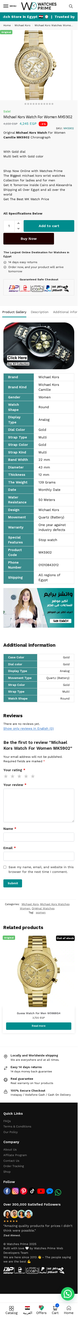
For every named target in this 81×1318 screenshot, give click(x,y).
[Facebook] (7, 1191)
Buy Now (29, 238)
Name (9, 829)
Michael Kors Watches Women (53, 25)
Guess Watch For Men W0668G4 (39, 1013)
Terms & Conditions (17, 1126)
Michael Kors (22, 25)
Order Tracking (13, 1166)
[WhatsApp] (58, 1192)
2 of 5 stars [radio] (13, 776)
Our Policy (10, 1132)
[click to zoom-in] (35, 65)
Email (9, 848)
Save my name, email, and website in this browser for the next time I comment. (41, 869)
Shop (7, 1171)
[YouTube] (41, 1191)
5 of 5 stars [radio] (33, 776)
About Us (10, 1149)
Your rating (14, 770)
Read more (38, 1025)
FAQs (7, 1121)
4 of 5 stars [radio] (26, 776)
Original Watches (43, 908)
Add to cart (49, 226)
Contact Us (11, 1160)
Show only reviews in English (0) (28, 728)
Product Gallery (14, 312)
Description (40, 312)
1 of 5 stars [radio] (6, 776)
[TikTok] (32, 1191)
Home (7, 25)
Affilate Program (15, 1155)
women (41, 912)
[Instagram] (15, 1191)
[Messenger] (49, 1191)
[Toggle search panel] (71, 6)
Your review (15, 785)
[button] (18, 223)
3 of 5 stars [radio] (19, 776)
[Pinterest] (23, 1191)
